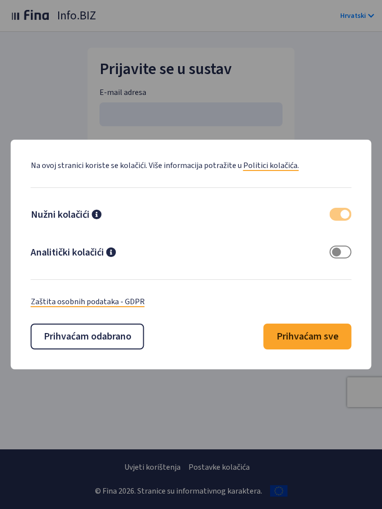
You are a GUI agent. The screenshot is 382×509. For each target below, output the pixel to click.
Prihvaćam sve (308, 336)
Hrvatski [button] (353, 16)
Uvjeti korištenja (152, 467)
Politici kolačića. (271, 165)
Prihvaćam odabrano (87, 336)
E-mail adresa (122, 92)
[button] (96, 216)
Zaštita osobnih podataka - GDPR (88, 301)
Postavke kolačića (219, 467)
